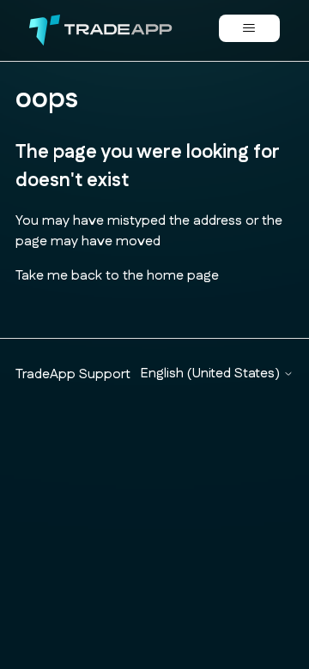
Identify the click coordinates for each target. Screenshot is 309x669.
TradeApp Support (72, 374)
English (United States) (212, 374)
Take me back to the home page (117, 276)
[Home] (101, 30)
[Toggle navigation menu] (249, 28)
